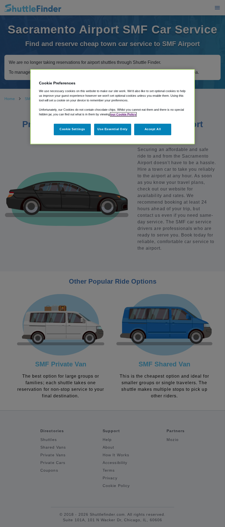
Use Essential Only (112, 129)
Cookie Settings (72, 129)
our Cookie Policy (123, 114)
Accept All (153, 129)
